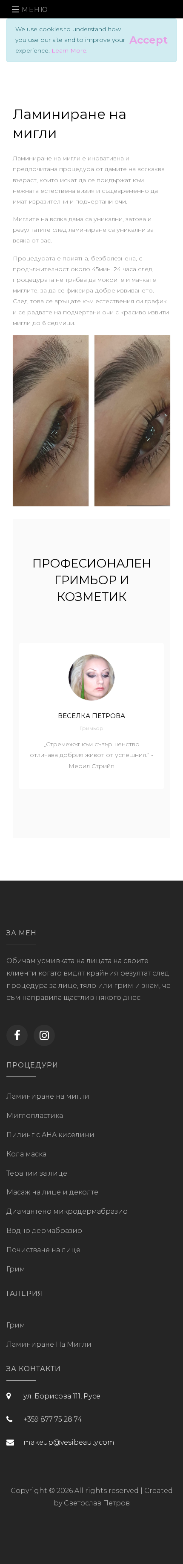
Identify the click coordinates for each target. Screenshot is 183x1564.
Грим (15, 1269)
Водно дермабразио (44, 1231)
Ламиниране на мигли (47, 1096)
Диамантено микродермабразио (67, 1211)
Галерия (24, 1293)
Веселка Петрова (91, 716)
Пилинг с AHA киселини (50, 1135)
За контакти (33, 1369)
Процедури (32, 1065)
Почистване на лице (43, 1250)
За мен (21, 933)
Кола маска (26, 1154)
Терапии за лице (36, 1173)
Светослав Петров (97, 1503)
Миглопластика (34, 1116)
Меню (34, 10)
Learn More (68, 50)
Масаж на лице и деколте (52, 1192)
